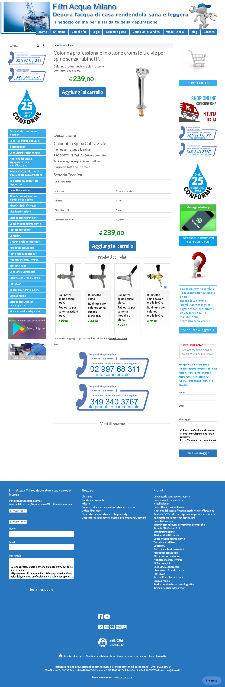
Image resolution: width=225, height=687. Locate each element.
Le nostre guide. (116, 32)
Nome (182, 392)
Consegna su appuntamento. (25, 224)
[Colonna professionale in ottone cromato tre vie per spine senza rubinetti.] (142, 93)
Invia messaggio (197, 453)
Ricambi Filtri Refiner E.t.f (22, 205)
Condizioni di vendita (93, 500)
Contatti (209, 32)
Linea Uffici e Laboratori (22, 272)
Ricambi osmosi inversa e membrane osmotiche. (23, 198)
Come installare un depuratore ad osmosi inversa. (109, 507)
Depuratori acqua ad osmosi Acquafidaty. (105, 514)
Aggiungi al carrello (82, 92)
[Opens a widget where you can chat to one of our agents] (211, 680)
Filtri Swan (15, 284)
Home (43, 32)
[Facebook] (100, 617)
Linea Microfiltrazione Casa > (24, 141)
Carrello (77, 32)
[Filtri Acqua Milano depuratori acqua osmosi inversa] (112, 17)
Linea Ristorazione (63, 45)
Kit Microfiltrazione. (20, 211)
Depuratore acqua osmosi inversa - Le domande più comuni (114, 517)
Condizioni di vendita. (146, 32)
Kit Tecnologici (17, 266)
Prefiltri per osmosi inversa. (24, 260)
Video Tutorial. (175, 32)
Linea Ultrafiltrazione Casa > (24, 153)
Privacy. (86, 503)
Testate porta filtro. (20, 230)
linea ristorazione (118, 338)
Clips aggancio (17, 296)
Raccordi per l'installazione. (24, 290)
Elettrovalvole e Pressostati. (24, 241)
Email (182, 405)
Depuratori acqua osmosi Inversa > (23, 133)
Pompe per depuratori (21, 248)
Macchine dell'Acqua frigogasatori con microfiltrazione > (21, 162)
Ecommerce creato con (112, 677)
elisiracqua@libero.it (168, 670)
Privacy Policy (18, 522)
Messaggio (185, 419)
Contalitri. (15, 235)
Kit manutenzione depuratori (25, 311)
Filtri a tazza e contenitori (23, 254)
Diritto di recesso (91, 510)
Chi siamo (59, 32)
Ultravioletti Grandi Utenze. (24, 278)
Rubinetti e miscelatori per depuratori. (23, 182)
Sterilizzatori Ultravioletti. (23, 218)
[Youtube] (107, 617)
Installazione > (17, 147)
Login (96, 32)
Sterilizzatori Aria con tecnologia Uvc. (21, 303)
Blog (194, 32)
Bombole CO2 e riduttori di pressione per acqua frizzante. (25, 173)
